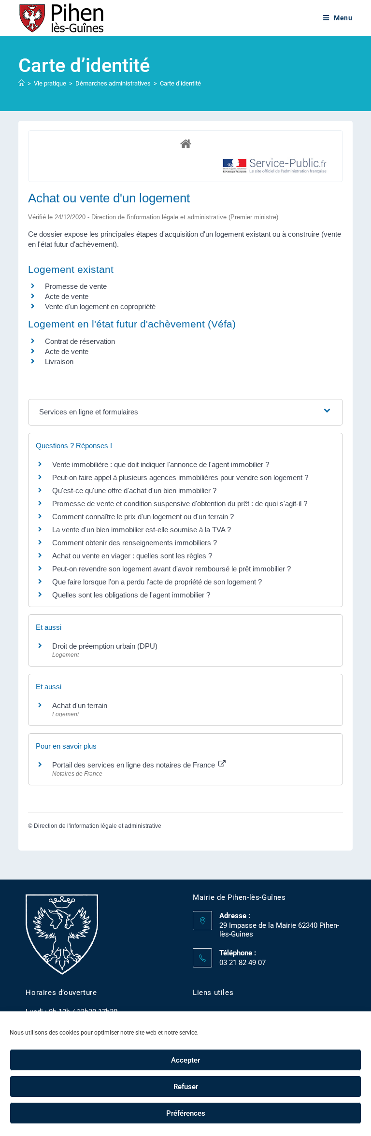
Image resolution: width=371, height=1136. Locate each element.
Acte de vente (66, 296)
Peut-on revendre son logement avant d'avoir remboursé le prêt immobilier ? (171, 569)
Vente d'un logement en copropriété (100, 306)
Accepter (185, 1060)
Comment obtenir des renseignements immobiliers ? (134, 543)
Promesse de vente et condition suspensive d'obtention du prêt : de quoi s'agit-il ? (179, 503)
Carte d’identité (180, 83)
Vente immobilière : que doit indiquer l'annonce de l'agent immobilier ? (160, 464)
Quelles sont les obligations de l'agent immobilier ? (131, 595)
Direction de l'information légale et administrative (97, 826)
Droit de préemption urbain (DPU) (104, 646)
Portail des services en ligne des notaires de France (134, 765)
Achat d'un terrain (79, 705)
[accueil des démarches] (185, 143)
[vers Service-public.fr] (274, 166)
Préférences (185, 1113)
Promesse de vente (76, 286)
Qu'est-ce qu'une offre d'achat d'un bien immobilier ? (134, 490)
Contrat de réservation (80, 341)
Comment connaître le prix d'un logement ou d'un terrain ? (143, 516)
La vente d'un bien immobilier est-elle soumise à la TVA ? (141, 529)
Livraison (59, 361)
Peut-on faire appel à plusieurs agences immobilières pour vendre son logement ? (180, 477)
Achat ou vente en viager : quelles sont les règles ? (132, 556)
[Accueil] (21, 83)
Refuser (185, 1086)
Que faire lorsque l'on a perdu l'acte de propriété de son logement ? (157, 582)
